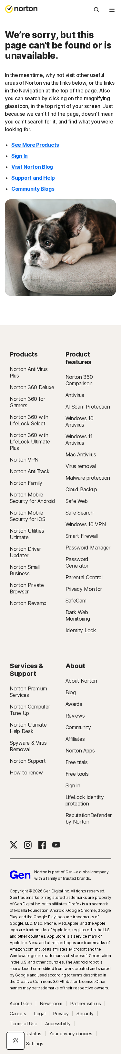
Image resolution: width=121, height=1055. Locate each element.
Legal (39, 1013)
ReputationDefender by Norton (89, 818)
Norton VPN (24, 459)
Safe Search (80, 512)
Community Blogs (33, 189)
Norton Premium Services (28, 691)
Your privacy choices (70, 1033)
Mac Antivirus (81, 454)
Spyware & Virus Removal (28, 746)
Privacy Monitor (84, 589)
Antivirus (75, 395)
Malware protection (88, 477)
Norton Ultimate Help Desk (28, 727)
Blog (71, 692)
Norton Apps (80, 750)
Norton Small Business (24, 570)
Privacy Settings (26, 1043)
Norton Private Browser (27, 588)
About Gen (21, 1003)
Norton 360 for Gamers (27, 402)
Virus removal (81, 466)
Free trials (77, 762)
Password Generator (77, 562)
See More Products (35, 145)
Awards (74, 704)
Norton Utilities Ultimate (27, 534)
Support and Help (33, 178)
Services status (25, 1033)
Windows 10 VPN (86, 524)
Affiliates (75, 739)
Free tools (77, 774)
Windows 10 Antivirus (80, 421)
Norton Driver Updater (25, 552)
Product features (79, 358)
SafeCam (76, 600)
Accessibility (57, 1023)
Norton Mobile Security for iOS (27, 515)
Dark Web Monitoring (78, 615)
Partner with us (85, 1003)
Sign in (73, 785)
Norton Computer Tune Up (30, 709)
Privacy (60, 1013)
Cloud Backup (81, 489)
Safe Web (77, 501)
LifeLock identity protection (85, 800)
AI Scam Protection (88, 406)
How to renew (26, 772)
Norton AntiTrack (29, 471)
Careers (18, 1013)
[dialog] (15, 1041)
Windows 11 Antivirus (79, 439)
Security (85, 1013)
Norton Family (26, 483)
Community (78, 727)
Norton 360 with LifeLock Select (29, 420)
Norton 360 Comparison (79, 380)
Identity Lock (81, 630)
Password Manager (88, 547)
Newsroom (51, 1003)
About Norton (81, 680)
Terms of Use (23, 1023)
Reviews (75, 715)
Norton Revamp (28, 603)
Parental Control (84, 577)
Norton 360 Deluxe (32, 387)
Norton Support (28, 761)
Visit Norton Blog (32, 167)
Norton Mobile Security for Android (32, 497)
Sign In (19, 156)
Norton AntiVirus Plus (28, 372)
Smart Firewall (82, 536)
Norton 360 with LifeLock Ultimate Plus (30, 441)
